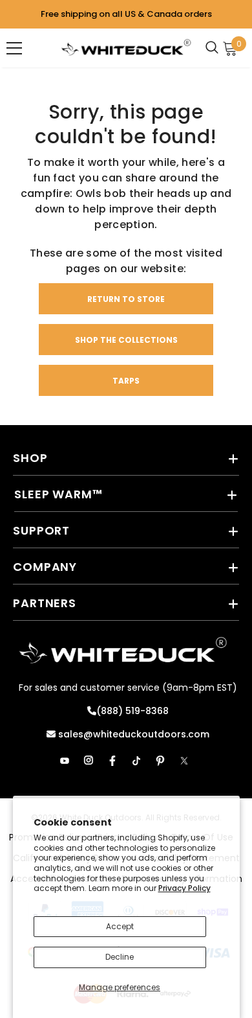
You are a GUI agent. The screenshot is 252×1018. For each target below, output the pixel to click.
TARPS (126, 380)
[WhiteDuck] (126, 48)
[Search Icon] (215, 47)
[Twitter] (184, 760)
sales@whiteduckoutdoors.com (132, 734)
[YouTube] (64, 760)
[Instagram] (88, 760)
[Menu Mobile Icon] (14, 48)
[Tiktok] (136, 760)
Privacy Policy (184, 888)
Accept (120, 926)
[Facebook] (112, 760)
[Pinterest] (160, 760)
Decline (119, 956)
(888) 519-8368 (132, 710)
